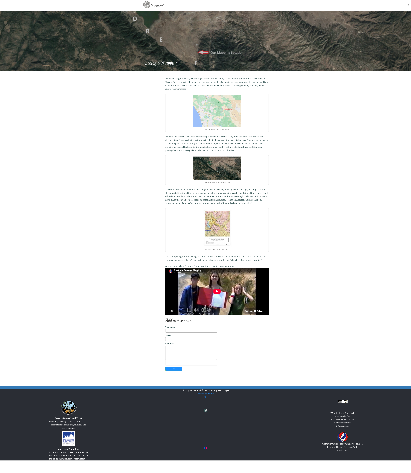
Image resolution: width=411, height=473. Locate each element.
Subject (168, 335)
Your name (170, 327)
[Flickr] (205, 448)
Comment (169, 343)
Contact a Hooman (205, 393)
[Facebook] (205, 410)
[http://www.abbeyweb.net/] (343, 401)
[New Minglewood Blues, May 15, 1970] (342, 437)
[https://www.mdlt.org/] (68, 407)
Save (174, 369)
